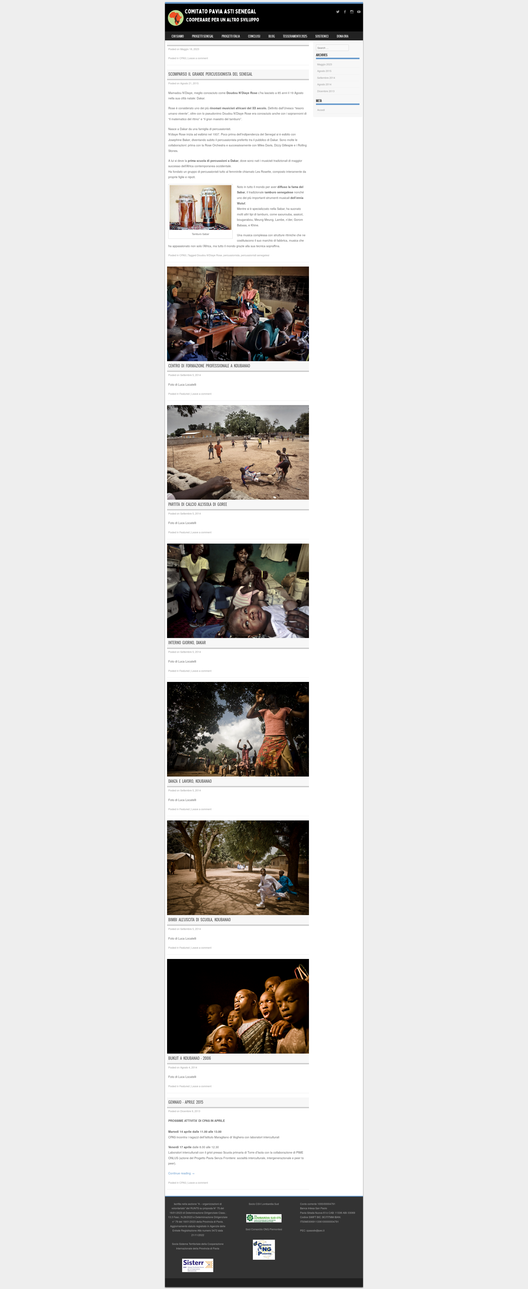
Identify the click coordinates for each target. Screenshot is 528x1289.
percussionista (231, 255)
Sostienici (322, 36)
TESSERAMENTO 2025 (295, 36)
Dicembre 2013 (326, 91)
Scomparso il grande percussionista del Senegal (210, 74)
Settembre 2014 (326, 77)
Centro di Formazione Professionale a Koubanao (209, 366)
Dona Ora (342, 36)
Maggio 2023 (324, 64)
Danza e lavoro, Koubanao (190, 781)
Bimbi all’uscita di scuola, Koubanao (199, 919)
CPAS (182, 58)
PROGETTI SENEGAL (202, 36)
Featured (184, 393)
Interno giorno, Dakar (187, 642)
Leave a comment (198, 58)
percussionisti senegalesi (255, 255)
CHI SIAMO (178, 36)
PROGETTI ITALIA (231, 36)
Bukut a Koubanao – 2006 (189, 1058)
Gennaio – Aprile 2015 (185, 1102)
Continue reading (181, 1173)
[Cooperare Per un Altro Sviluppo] (213, 25)
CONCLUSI (254, 36)
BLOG (272, 36)
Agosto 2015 (324, 71)
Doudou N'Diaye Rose (209, 255)
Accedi (321, 110)
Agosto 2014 (324, 84)
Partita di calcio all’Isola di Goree (197, 504)
